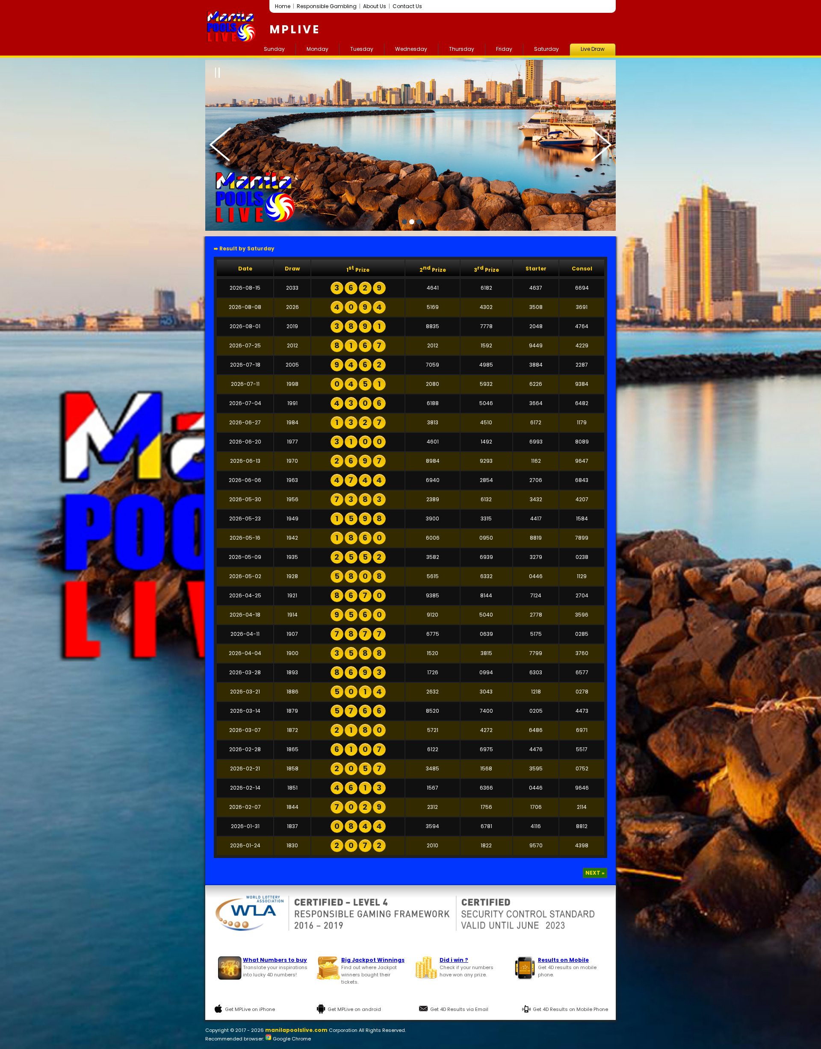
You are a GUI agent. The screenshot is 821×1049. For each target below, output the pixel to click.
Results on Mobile (563, 960)
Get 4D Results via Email (459, 1009)
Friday (504, 49)
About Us (374, 6)
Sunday (274, 49)
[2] (411, 221)
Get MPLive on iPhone (250, 1009)
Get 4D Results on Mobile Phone (570, 1009)
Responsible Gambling (327, 6)
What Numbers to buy (275, 960)
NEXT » (595, 872)
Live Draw (593, 49)
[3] (419, 221)
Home (282, 6)
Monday (317, 49)
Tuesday (361, 49)
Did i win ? (454, 960)
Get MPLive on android (354, 1009)
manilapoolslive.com (296, 1030)
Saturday (546, 49)
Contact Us (407, 6)
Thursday (461, 49)
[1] (404, 221)
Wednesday (411, 49)
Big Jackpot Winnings (373, 960)
